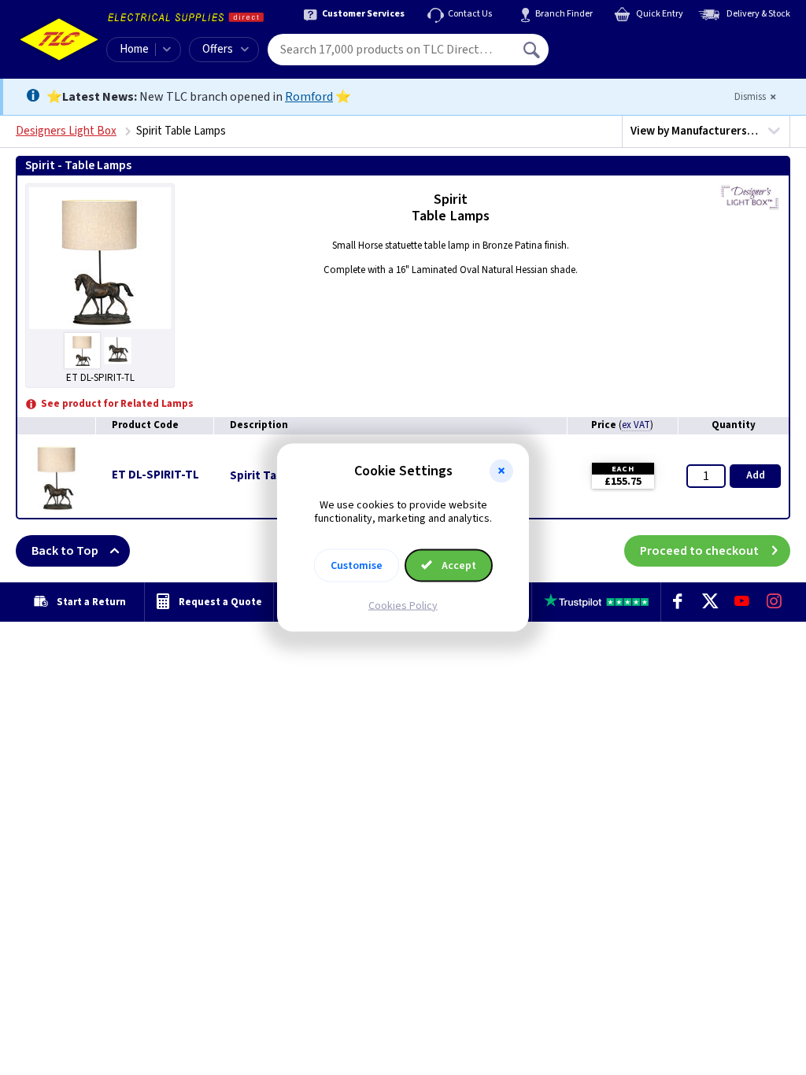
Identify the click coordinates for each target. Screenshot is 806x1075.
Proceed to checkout (699, 551)
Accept (457, 565)
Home (134, 49)
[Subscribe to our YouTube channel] (742, 602)
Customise (357, 565)
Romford (309, 96)
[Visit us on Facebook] (677, 602)
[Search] (533, 49)
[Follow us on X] (709, 602)
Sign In (632, 44)
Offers (217, 49)
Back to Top (64, 551)
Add (755, 475)
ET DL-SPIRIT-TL (155, 475)
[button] (501, 471)
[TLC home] (59, 39)
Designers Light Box (66, 131)
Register (621, 55)
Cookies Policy (403, 605)
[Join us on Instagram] (774, 602)
